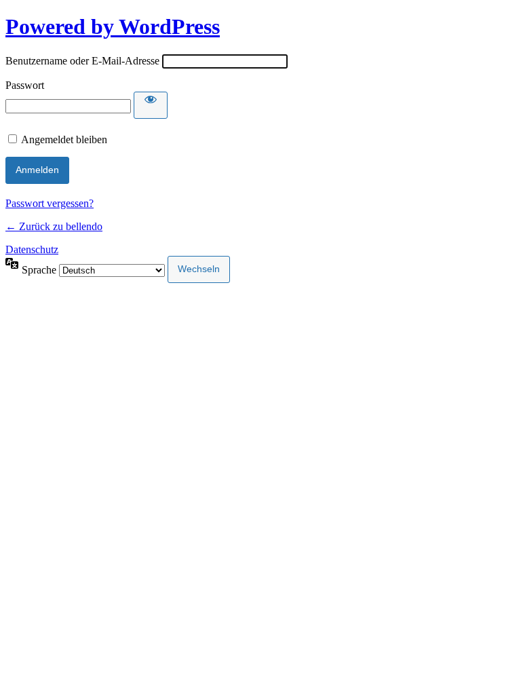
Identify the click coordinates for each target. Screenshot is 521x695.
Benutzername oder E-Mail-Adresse (82, 61)
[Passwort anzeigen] (151, 105)
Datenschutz (31, 249)
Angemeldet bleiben (64, 139)
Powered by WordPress (112, 26)
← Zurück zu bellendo (53, 226)
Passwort (24, 85)
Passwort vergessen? (49, 203)
